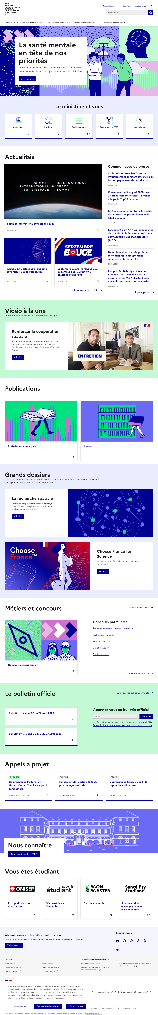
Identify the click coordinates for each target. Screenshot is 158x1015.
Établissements (79, 127)
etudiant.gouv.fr (142, 6)
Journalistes (139, 127)
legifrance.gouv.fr (126, 992)
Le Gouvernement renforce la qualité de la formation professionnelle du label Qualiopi (130, 214)
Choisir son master (95, 903)
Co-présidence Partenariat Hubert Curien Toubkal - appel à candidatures (28, 785)
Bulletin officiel (124, 6)
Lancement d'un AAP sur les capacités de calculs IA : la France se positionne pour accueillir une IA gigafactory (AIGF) (130, 235)
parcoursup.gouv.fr (12, 967)
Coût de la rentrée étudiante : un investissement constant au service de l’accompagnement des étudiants (131, 176)
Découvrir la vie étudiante (55, 904)
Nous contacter (107, 1008)
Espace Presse (109, 6)
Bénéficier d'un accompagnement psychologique (132, 906)
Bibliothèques (99, 647)
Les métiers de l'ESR (138, 607)
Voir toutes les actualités (85, 290)
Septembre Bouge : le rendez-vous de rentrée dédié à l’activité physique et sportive (78, 272)
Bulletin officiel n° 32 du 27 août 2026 (31, 713)
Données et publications (112, 22)
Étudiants (48, 127)
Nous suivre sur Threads (138, 940)
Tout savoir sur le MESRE (24, 854)
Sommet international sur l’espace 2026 (30, 224)
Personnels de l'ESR (109, 127)
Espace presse (142, 292)
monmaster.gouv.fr (11, 971)
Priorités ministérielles (31, 22)
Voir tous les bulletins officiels (133, 692)
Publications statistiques (89, 963)
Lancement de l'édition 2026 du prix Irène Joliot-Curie (78, 783)
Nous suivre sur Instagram (124, 940)
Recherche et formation (104, 634)
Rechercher (150, 12)
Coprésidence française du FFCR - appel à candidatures (129, 783)
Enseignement (100, 654)
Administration (100, 641)
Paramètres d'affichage (128, 1008)
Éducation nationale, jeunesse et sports (111, 628)
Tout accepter (76, 1006)
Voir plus (18, 357)
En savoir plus (27, 78)
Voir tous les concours (139, 673)
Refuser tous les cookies (48, 1006)
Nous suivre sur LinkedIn (117, 940)
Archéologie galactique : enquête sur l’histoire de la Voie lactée (27, 270)
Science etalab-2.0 (92, 1014)
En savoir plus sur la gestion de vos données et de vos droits (121, 725)
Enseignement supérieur (58, 22)
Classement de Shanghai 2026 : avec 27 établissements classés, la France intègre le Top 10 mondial (129, 195)
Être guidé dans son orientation (19, 904)
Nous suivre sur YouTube (117, 949)
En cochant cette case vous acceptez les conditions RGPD (124, 724)
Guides (88, 446)
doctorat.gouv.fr (48, 963)
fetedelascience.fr (48, 971)
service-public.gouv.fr (104, 992)
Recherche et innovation (85, 22)
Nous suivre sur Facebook (131, 940)
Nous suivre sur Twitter (145, 940)
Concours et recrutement (23, 665)
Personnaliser (20, 1006)
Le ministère (10, 22)
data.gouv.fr (143, 992)
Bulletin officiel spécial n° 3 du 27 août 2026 (35, 734)
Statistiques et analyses (22, 446)
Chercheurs (18, 127)
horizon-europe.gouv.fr (50, 967)
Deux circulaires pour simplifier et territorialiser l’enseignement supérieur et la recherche (128, 255)
